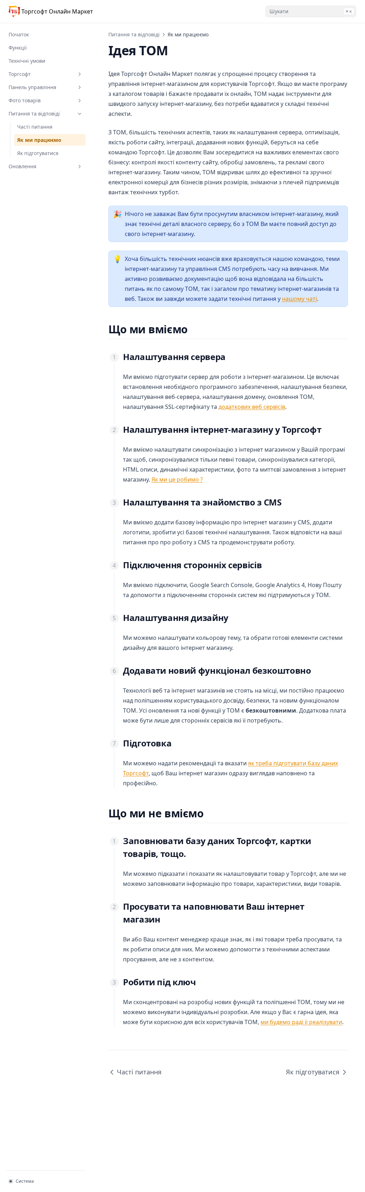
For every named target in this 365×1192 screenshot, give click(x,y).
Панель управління (32, 87)
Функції (18, 47)
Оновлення (22, 166)
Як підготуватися (37, 153)
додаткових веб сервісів (252, 407)
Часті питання (34, 126)
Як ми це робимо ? (177, 479)
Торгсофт (20, 74)
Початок (19, 34)
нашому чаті (299, 299)
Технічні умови (27, 60)
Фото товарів (25, 100)
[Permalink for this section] (194, 329)
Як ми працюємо (39, 140)
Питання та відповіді (34, 113)
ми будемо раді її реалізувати (301, 1022)
